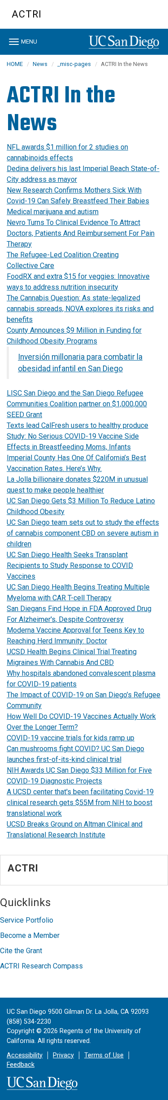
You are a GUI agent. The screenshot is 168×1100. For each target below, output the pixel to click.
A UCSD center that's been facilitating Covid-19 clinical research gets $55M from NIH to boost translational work (80, 803)
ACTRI (27, 14)
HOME (15, 64)
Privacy (63, 1055)
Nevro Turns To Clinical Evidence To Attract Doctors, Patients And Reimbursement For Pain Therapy (81, 233)
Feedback (20, 1065)
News (40, 64)
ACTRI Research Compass (41, 966)
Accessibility (25, 1055)
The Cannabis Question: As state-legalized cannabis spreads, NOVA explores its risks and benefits (80, 309)
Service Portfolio (26, 920)
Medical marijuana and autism (53, 211)
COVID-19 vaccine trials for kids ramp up (70, 738)
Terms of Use (104, 1055)
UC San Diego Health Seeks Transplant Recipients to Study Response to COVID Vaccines (70, 565)
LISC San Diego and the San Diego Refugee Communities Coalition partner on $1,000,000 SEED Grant (77, 404)
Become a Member (30, 935)
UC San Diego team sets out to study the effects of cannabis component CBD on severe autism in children (83, 533)
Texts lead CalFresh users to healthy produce (77, 425)
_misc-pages (74, 64)
